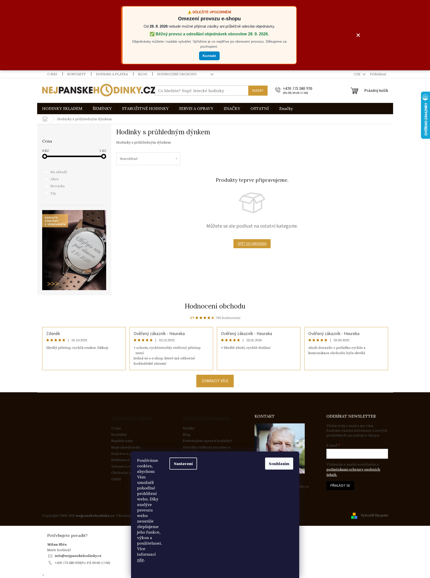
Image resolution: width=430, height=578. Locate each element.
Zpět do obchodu (252, 243)
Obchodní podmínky (129, 472)
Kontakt (209, 56)
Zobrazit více (215, 381)
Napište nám (122, 440)
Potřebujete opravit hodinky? (207, 440)
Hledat (258, 90)
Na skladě (58, 171)
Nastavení (183, 463)
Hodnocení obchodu (177, 74)
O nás (52, 74)
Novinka (57, 185)
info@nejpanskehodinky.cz (78, 555)
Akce (54, 178)
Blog (142, 74)
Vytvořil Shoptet (374, 515)
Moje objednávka (125, 447)
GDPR (116, 479)
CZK (357, 74)
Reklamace (120, 460)
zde (140, 559)
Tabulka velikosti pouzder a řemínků (206, 450)
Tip (53, 193)
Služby (189, 428)
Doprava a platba (112, 74)
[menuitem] (62, 108)
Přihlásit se (340, 485)
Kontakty (76, 74)
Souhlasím (279, 463)
